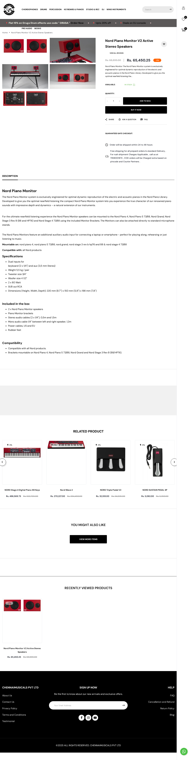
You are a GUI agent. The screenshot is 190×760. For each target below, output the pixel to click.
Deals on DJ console (121, 22)
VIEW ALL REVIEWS (117, 53)
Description (10, 176)
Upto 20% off (90, 22)
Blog (172, 714)
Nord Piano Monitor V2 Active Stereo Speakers (22, 650)
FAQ (172, 695)
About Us (7, 695)
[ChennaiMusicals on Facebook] (81, 718)
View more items (88, 539)
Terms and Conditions (14, 714)
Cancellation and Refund (161, 701)
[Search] (170, 9)
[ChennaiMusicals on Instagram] (88, 718)
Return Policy (167, 708)
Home (5, 32)
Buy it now (136, 110)
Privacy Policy (9, 708)
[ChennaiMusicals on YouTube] (95, 718)
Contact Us (8, 701)
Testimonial (8, 721)
